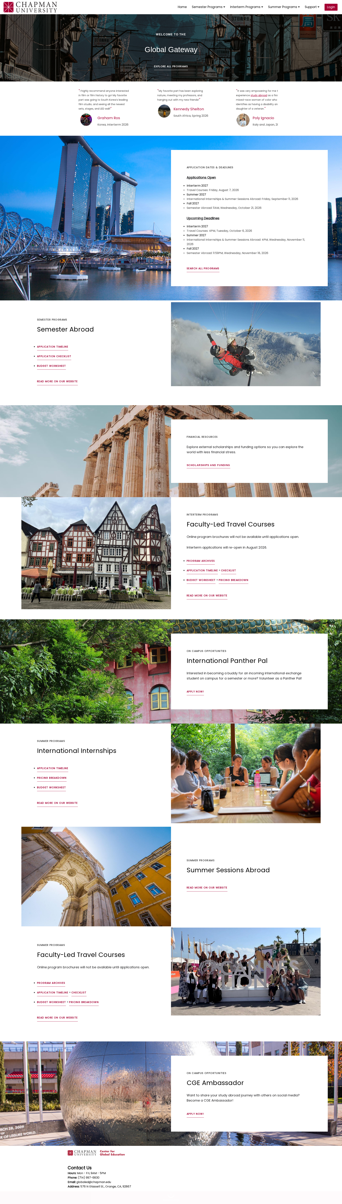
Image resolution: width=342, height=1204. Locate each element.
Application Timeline (52, 346)
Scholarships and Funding (208, 465)
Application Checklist (54, 356)
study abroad (259, 95)
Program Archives (201, 561)
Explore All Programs (171, 66)
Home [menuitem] (182, 7)
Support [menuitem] (311, 7)
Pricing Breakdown (233, 580)
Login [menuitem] (331, 7)
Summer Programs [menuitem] (283, 7)
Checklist (228, 570)
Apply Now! (195, 691)
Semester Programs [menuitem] (207, 7)
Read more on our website (57, 381)
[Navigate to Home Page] (30, 7)
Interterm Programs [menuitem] (245, 7)
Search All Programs (203, 268)
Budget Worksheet (51, 366)
